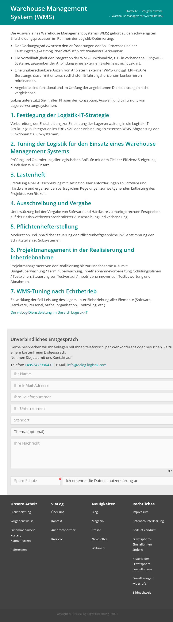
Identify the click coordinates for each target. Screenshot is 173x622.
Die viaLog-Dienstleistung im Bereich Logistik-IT (49, 312)
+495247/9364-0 (38, 364)
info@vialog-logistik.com (87, 364)
